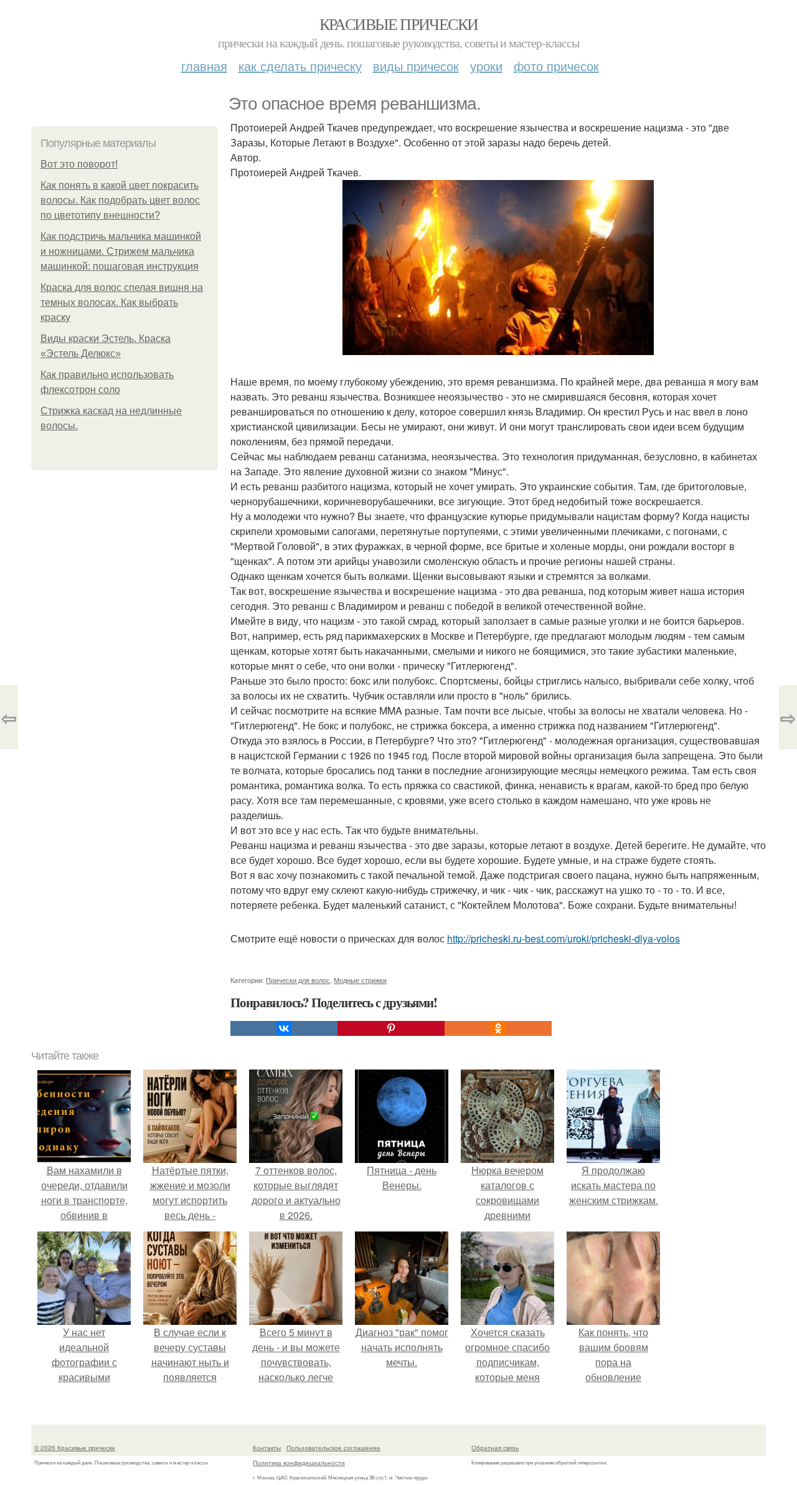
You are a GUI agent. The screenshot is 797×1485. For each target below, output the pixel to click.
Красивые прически (398, 23)
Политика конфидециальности (299, 1462)
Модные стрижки (360, 980)
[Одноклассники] (498, 1028)
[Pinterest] (391, 1028)
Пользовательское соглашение (333, 1447)
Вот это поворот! (79, 164)
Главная (204, 66)
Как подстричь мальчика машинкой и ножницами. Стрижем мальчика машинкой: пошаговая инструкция (120, 251)
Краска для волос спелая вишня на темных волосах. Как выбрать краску (121, 302)
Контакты (267, 1447)
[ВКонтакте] (283, 1028)
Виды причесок (416, 66)
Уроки (486, 66)
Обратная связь (495, 1447)
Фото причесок (556, 66)
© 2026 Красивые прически (74, 1447)
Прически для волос (298, 980)
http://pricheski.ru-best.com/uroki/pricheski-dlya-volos (563, 938)
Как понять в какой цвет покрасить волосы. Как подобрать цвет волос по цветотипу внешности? (120, 200)
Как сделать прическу (300, 66)
